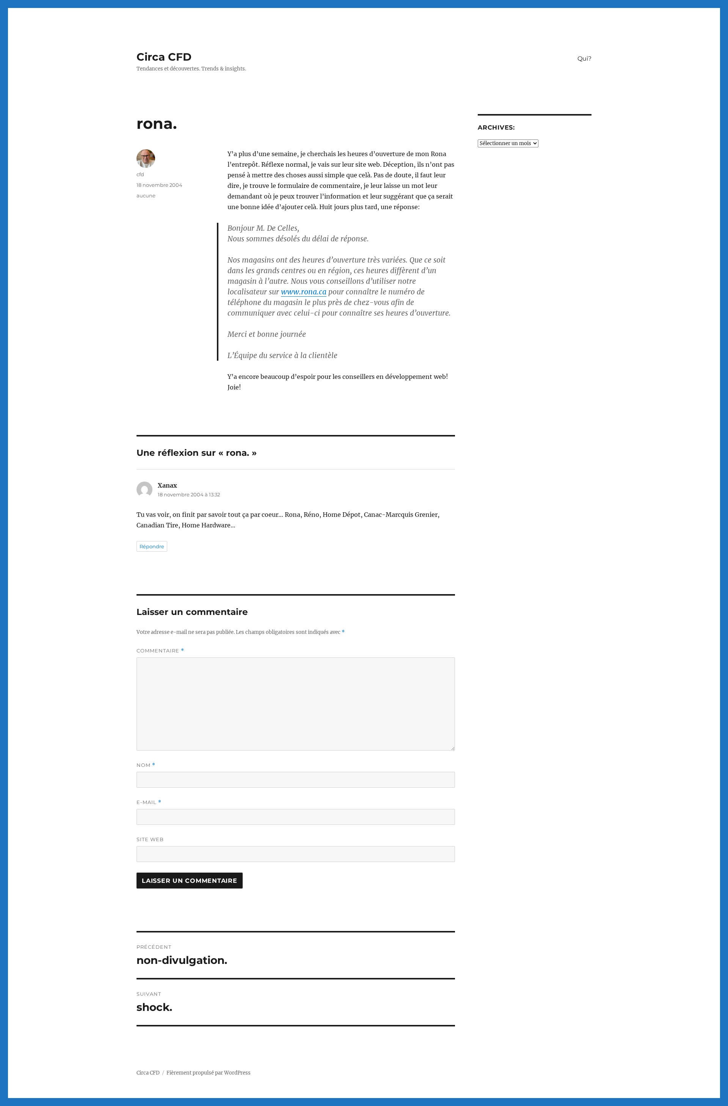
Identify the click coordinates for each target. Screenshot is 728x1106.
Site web (150, 839)
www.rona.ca (303, 291)
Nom (145, 765)
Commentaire (160, 651)
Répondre (152, 546)
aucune (145, 195)
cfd (140, 174)
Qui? (584, 58)
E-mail (149, 802)
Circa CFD (163, 56)
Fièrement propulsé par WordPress (208, 1073)
